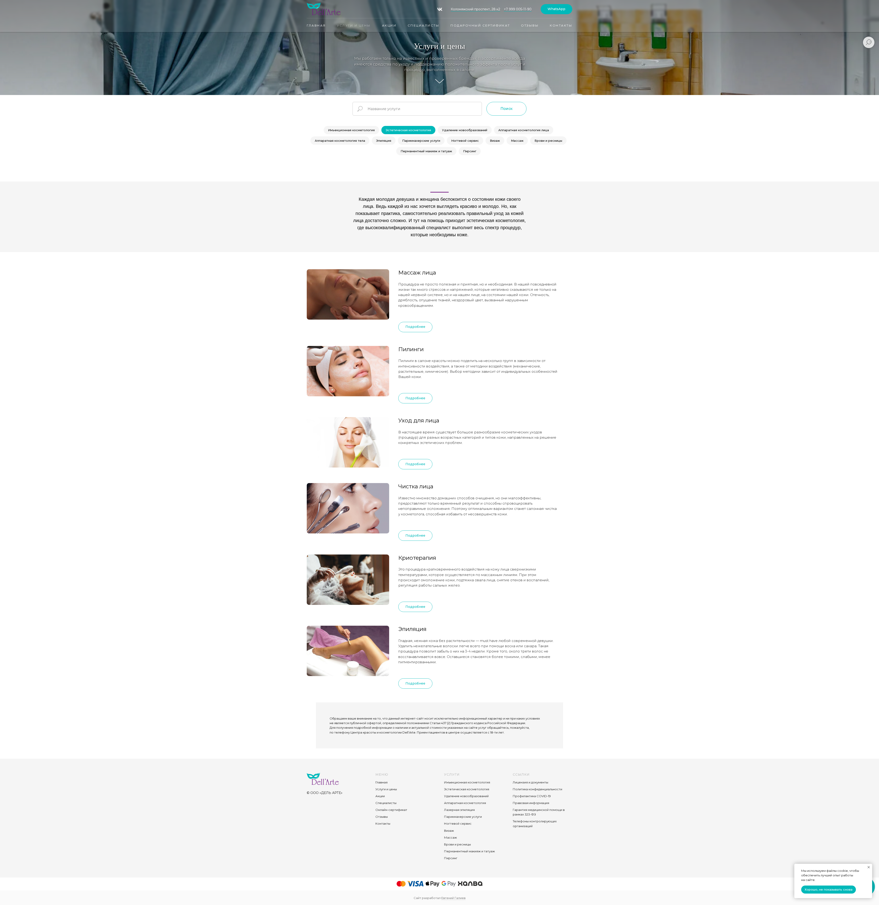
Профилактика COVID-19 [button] (532, 796)
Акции (389, 25)
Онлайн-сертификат (391, 810)
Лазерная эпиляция (459, 810)
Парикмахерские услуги (421, 140)
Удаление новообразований (464, 130)
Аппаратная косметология (465, 803)
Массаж (517, 140)
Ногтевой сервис (465, 140)
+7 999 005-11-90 (518, 9)
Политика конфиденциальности (537, 789)
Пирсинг (469, 151)
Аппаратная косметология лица (523, 130)
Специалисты (385, 803)
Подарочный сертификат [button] (480, 25)
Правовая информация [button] (531, 803)
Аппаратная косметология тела (340, 140)
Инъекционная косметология (351, 130)
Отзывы (530, 25)
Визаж (495, 140)
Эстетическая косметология (408, 130)
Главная (316, 25)
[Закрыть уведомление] (868, 867)
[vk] (440, 9)
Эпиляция (383, 140)
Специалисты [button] (424, 25)
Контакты (561, 25)
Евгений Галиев (453, 898)
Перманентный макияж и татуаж (426, 151)
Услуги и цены (354, 25)
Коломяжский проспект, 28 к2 (475, 9)
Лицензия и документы (530, 782)
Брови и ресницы (548, 140)
